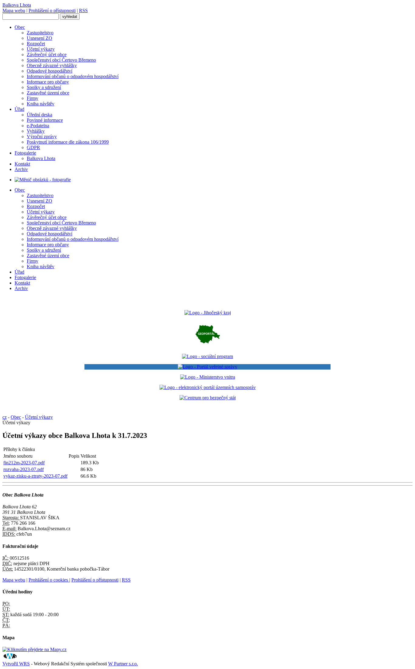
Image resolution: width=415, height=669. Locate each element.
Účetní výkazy (41, 49)
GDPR (33, 147)
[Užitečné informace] (208, 397)
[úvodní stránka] (43, 179)
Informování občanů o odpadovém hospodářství (72, 76)
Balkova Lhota (41, 158)
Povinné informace (45, 120)
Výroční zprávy (42, 136)
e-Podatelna (38, 125)
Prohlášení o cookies (49, 579)
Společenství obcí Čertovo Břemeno (61, 60)
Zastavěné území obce (48, 92)
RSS (83, 10)
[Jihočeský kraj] (207, 312)
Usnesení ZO (39, 38)
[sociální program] (207, 356)
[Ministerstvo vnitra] (207, 377)
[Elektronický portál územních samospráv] (207, 387)
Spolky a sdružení (44, 87)
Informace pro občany (48, 81)
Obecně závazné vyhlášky (52, 65)
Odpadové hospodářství (49, 70)
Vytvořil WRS (16, 663)
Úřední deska (39, 114)
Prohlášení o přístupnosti (52, 10)
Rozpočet (36, 43)
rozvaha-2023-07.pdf (23, 469)
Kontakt (22, 163)
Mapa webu (13, 10)
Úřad (19, 109)
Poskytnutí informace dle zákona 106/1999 (68, 142)
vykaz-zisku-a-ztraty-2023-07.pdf (35, 476)
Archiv (21, 169)
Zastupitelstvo (40, 32)
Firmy (32, 98)
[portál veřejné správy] (207, 367)
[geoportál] (207, 346)
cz (4, 417)
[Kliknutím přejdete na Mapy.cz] (34, 649)
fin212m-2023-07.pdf (24, 462)
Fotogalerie (25, 152)
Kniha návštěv (40, 103)
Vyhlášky (36, 131)
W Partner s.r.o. (123, 663)
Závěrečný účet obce (47, 54)
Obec (20, 27)
